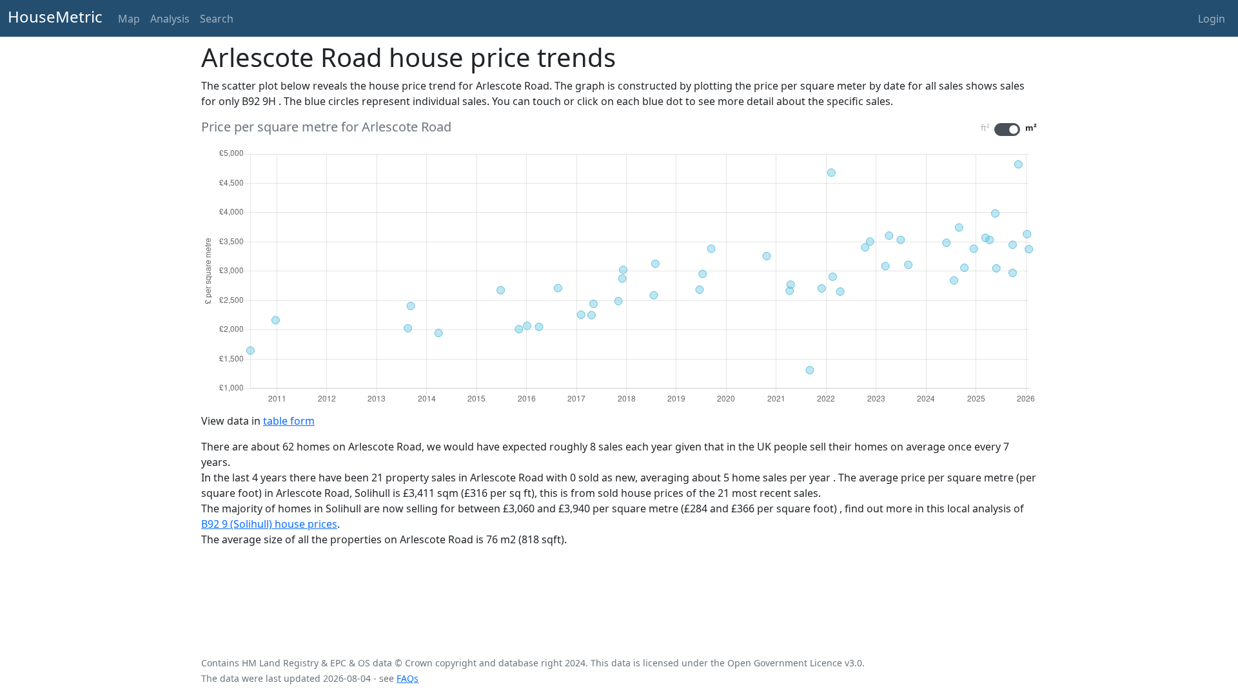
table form (289, 421)
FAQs (407, 678)
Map (129, 19)
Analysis (170, 19)
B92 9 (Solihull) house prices (269, 524)
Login (1211, 19)
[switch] (1007, 129)
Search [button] (216, 19)
